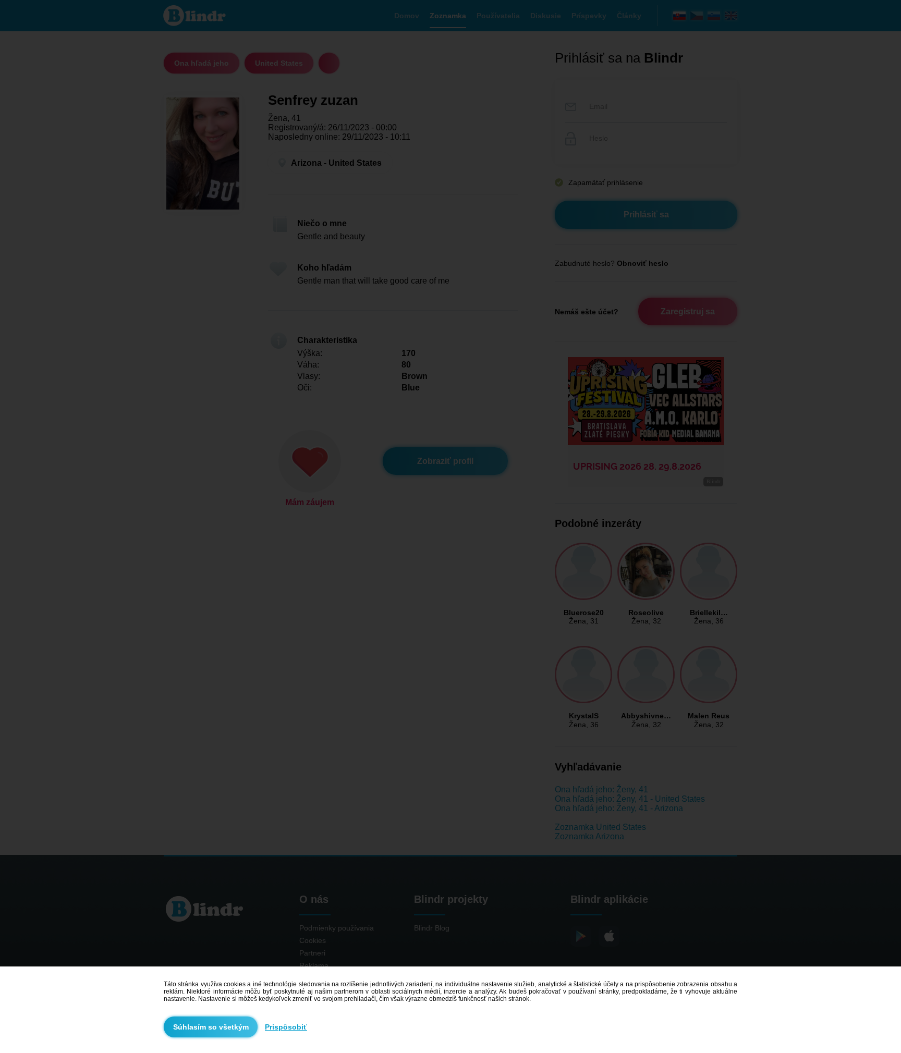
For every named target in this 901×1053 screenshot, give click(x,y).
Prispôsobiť (286, 1027)
